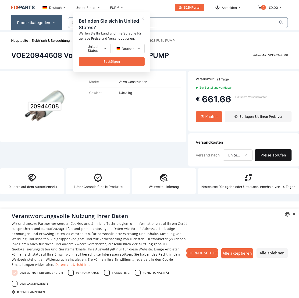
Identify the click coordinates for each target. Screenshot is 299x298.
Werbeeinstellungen (28, 259)
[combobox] (287, 214)
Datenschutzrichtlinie (72, 264)
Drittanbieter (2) (159, 239)
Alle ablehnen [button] (272, 253)
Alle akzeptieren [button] (237, 253)
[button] (100, 292)
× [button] (293, 214)
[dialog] (149, 253)
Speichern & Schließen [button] (202, 253)
